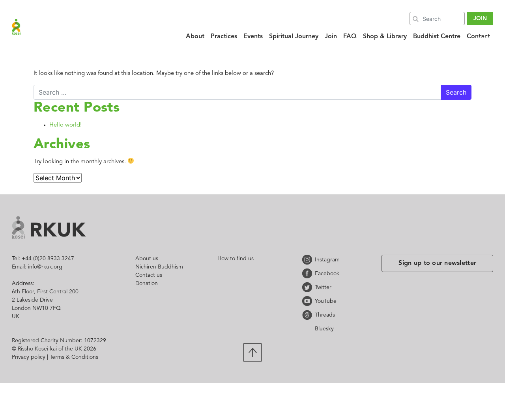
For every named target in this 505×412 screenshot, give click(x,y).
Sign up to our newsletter (438, 263)
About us (146, 258)
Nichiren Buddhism (159, 267)
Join (331, 37)
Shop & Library (385, 37)
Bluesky (308, 329)
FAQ (350, 37)
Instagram (308, 260)
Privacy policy (28, 357)
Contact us (148, 275)
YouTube (308, 301)
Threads (308, 315)
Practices (224, 37)
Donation (146, 283)
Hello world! (65, 125)
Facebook (308, 273)
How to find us (235, 258)
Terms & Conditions (74, 357)
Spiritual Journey (293, 37)
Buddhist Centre (436, 37)
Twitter (308, 287)
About (195, 37)
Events (253, 37)
